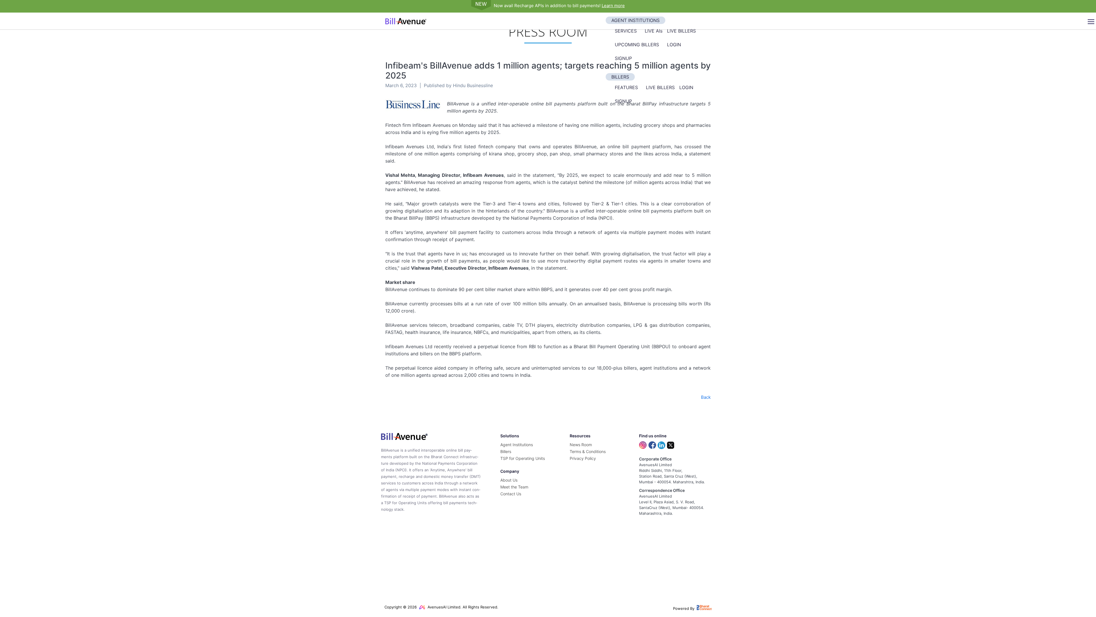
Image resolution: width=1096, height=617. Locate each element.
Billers (620, 77)
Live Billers (681, 31)
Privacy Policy (583, 458)
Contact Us (510, 493)
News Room (581, 444)
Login (674, 44)
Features (626, 87)
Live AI (653, 31)
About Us (508, 480)
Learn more (613, 5)
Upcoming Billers (637, 44)
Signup (623, 58)
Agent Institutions (635, 20)
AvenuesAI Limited (443, 607)
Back (706, 397)
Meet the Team (514, 486)
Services (626, 31)
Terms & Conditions (588, 451)
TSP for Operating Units (522, 458)
